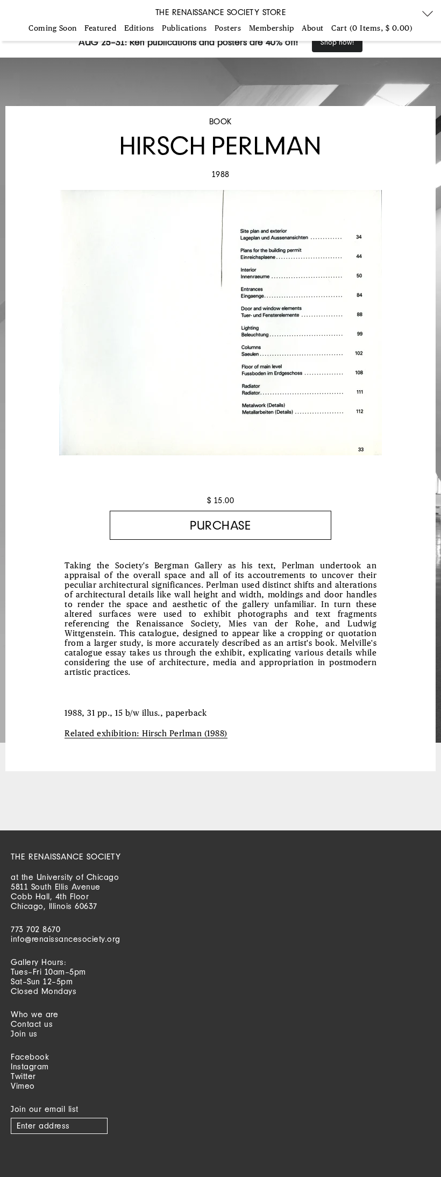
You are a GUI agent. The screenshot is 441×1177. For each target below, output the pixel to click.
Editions (139, 28)
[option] (220, 328)
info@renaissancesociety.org (65, 939)
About (313, 28)
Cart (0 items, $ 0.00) (371, 28)
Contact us (32, 1024)
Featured (100, 28)
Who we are (34, 1014)
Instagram (30, 1066)
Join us (24, 1033)
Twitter (23, 1076)
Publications (184, 28)
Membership (271, 28)
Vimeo (23, 1086)
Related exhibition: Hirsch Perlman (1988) (146, 734)
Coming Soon (53, 28)
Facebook (30, 1057)
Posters (228, 28)
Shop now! (337, 42)
